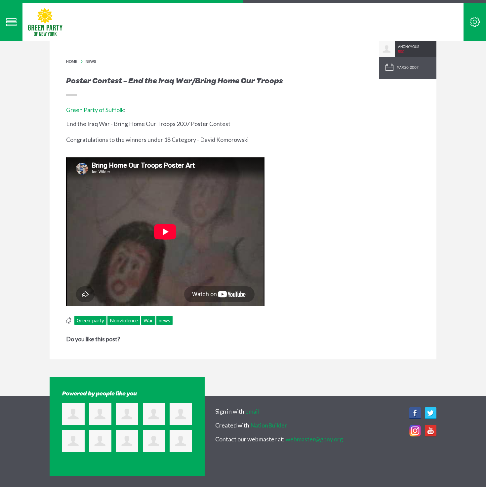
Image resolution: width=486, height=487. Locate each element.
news (164, 320)
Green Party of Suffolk (95, 109)
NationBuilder (268, 425)
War (148, 320)
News (91, 61)
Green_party (90, 320)
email (252, 411)
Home (71, 61)
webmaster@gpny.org (314, 439)
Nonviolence (124, 320)
